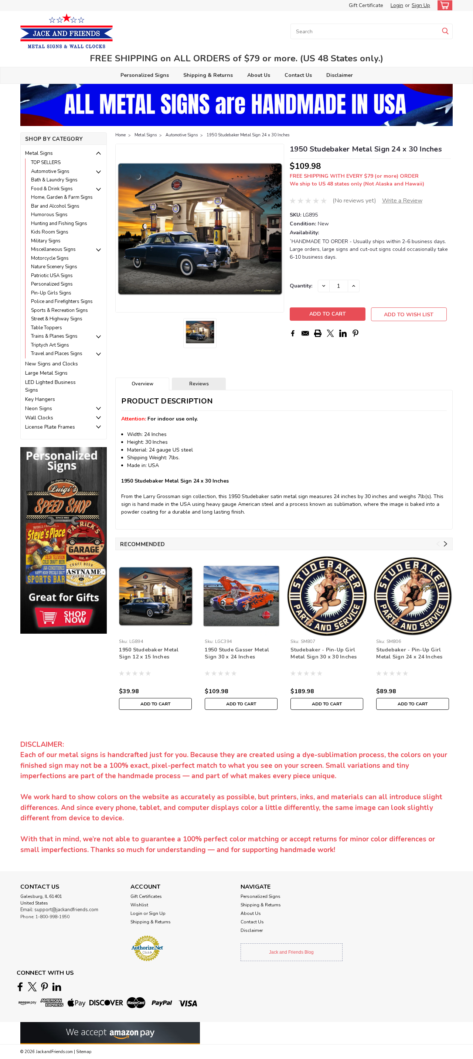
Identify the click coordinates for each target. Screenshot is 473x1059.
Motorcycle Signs (50, 258)
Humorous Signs (49, 214)
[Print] (317, 333)
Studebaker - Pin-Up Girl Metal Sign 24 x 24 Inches (409, 653)
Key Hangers (40, 399)
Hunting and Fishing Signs (59, 223)
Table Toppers (46, 327)
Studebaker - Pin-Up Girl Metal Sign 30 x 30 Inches (323, 653)
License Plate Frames (50, 426)
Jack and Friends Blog (291, 952)
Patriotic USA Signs (52, 275)
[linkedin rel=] (56, 986)
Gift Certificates (146, 896)
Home (120, 135)
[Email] (305, 333)
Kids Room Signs (49, 232)
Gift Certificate (366, 5)
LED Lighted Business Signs (50, 386)
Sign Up (421, 5)
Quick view (155, 630)
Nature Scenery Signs (54, 266)
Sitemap (83, 1052)
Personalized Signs (144, 75)
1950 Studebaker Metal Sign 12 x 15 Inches (148, 653)
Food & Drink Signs (52, 188)
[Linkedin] (343, 333)
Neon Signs (38, 408)
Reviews (199, 384)
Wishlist (139, 905)
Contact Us (298, 75)
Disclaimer (339, 75)
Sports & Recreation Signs (59, 310)
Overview (142, 384)
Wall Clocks (39, 417)
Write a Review (402, 201)
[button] (63, 540)
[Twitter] (330, 333)
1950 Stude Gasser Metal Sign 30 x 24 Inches (237, 653)
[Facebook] (292, 333)
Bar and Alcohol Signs (55, 206)
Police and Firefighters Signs (62, 301)
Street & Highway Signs (56, 319)
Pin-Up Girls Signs (51, 293)
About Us (258, 75)
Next (277, 228)
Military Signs (46, 241)
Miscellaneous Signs (53, 249)
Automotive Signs (50, 171)
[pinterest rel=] (44, 986)
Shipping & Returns (208, 75)
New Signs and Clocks (51, 363)
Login (397, 5)
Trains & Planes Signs (54, 336)
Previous (121, 228)
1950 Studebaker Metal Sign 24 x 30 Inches (248, 135)
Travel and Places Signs (56, 353)
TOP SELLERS (46, 162)
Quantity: (301, 285)
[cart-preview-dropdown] (443, 5)
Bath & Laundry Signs (54, 180)
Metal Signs (39, 153)
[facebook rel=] (20, 986)
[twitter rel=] (32, 986)
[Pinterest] (355, 333)
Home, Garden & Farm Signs (62, 197)
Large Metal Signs (46, 373)
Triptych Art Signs (50, 345)
